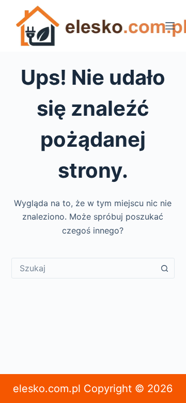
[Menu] (170, 25)
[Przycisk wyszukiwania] (164, 268)
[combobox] (83, 268)
